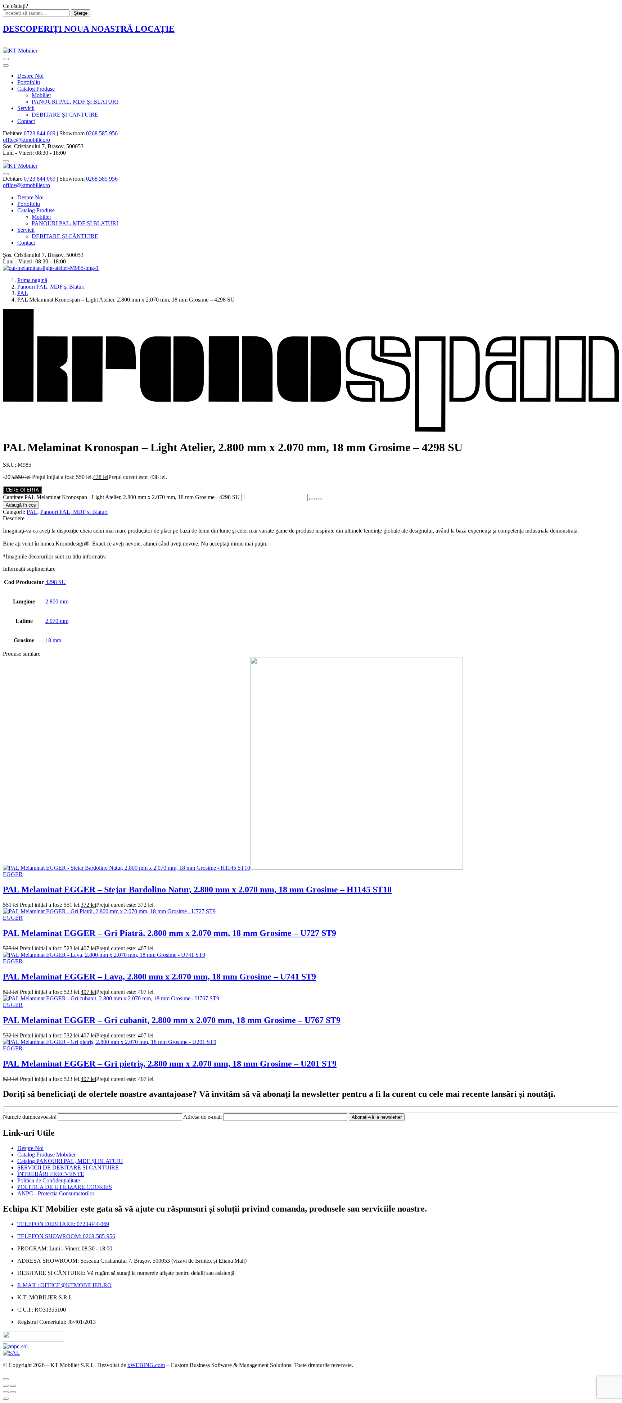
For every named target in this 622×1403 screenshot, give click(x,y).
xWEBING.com (146, 1365)
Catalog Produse (36, 89)
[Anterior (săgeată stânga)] (6, 1392)
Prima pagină (32, 280)
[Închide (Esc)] (6, 1386)
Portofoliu (28, 82)
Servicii (26, 108)
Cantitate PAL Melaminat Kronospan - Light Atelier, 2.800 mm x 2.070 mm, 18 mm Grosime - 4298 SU (121, 497)
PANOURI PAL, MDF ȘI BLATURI (75, 102)
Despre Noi (30, 76)
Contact (26, 121)
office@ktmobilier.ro (26, 140)
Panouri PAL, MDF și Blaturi (51, 287)
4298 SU (55, 582)
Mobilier (41, 95)
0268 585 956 (101, 133)
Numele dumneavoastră (30, 1117)
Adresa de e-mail (203, 1117)
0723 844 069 (39, 133)
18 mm (53, 640)
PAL (22, 293)
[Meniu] (6, 59)
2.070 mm (56, 621)
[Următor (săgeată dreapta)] (13, 1392)
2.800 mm (56, 601)
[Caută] (6, 161)
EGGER (13, 874)
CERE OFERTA (22, 490)
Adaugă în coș (21, 505)
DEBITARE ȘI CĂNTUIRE (65, 115)
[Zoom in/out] (13, 1386)
